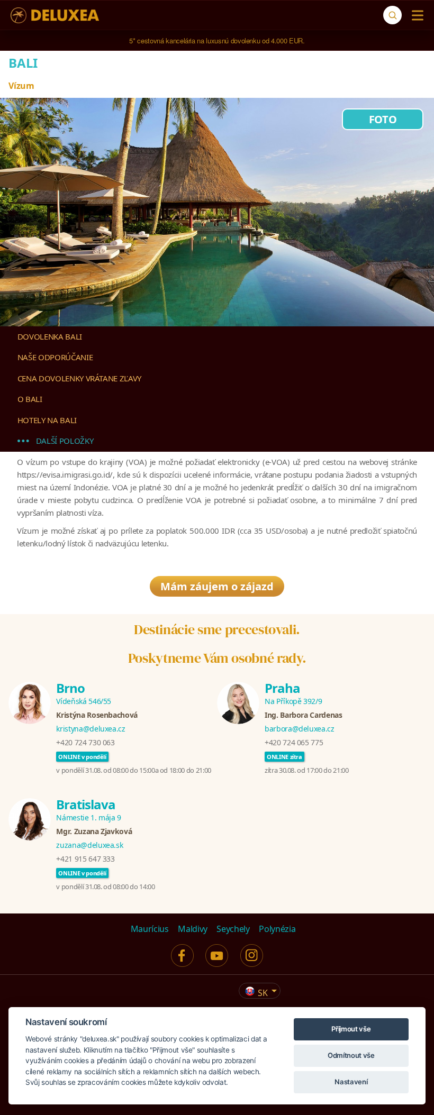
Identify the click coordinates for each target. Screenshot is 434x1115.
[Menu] (415, 15)
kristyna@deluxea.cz (90, 729)
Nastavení (350, 1081)
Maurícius (150, 929)
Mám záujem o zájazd (217, 586)
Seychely (232, 929)
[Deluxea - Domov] (55, 15)
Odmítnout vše (351, 1055)
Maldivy (192, 929)
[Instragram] (251, 955)
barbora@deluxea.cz (299, 729)
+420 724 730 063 (85, 742)
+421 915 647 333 (85, 859)
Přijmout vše (350, 1029)
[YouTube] (216, 955)
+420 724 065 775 (294, 742)
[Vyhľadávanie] (392, 15)
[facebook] (182, 955)
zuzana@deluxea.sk (89, 845)
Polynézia (277, 929)
